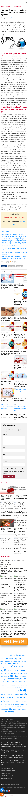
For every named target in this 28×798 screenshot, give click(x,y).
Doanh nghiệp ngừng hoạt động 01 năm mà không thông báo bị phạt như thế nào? (6, 513)
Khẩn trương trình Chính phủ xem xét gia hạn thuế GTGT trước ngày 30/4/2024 (20, 604)
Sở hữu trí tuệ (9, 6)
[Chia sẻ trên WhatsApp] (2, 262)
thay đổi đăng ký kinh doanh (8, 690)
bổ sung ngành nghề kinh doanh (11, 661)
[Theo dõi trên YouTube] (9, 791)
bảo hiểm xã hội (17, 655)
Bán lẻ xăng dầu (6, 656)
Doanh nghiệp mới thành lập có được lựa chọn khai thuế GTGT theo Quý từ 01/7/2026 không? (20, 514)
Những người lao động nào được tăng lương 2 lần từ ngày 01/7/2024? (6, 619)
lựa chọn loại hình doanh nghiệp (16, 683)
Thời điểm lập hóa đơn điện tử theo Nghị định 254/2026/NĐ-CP (6, 548)
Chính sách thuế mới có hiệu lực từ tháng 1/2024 (6, 586)
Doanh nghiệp (13, 663)
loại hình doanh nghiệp (9, 681)
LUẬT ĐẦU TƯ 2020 (17, 681)
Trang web (5, 461)
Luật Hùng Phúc (9, 18)
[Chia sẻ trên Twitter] (7, 262)
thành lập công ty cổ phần (17, 694)
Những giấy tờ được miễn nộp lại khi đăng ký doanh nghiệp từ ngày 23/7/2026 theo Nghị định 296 (20, 550)
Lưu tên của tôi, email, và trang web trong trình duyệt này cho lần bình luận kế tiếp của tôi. (13, 471)
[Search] (26, 2)
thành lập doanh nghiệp (10, 701)
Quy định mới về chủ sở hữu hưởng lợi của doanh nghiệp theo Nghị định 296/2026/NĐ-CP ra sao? (20, 532)
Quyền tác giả (17, 6)
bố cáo (24, 659)
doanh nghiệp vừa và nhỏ (5, 667)
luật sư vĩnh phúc (6, 683)
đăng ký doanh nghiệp (18, 709)
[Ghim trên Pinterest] (13, 262)
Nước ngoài (2, 687)
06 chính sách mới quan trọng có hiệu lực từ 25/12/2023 (20, 570)
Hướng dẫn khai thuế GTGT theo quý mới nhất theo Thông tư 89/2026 (6, 498)
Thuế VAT (16, 690)
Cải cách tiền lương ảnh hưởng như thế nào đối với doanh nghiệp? (20, 619)
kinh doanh (22, 676)
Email (4, 454)
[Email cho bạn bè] (10, 262)
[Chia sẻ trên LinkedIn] (15, 262)
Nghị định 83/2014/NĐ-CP (11, 685)
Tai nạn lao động (8, 687)
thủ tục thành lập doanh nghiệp (14, 704)
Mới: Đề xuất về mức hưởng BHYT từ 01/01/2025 (6, 603)
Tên (4, 447)
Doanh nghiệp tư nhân (23, 663)
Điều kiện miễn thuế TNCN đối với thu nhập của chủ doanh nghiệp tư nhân (6, 531)
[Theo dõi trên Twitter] (7, 791)
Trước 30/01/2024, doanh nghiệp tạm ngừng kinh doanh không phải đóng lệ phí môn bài (20, 587)
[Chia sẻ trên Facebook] (5, 262)
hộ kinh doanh (14, 676)
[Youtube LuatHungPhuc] (23, 221)
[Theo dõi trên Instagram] (4, 791)
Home (2, 6)
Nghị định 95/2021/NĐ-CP (22, 685)
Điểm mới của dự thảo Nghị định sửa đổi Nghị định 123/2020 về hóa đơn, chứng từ (6, 571)
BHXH (1, 656)
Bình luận (5, 434)
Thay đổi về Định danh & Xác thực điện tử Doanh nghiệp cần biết (20, 497)
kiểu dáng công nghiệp (15, 679)
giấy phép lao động (10, 670)
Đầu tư (11, 709)
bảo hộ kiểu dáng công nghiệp (11, 659)
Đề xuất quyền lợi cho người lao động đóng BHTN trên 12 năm (20, 633)
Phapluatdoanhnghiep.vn (18, 796)
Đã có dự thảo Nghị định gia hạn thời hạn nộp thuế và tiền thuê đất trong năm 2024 (6, 634)
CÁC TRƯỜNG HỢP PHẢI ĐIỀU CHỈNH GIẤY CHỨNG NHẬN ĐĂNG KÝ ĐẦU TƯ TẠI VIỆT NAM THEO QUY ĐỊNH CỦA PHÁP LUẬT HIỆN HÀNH (14, 236)
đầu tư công (9, 712)
